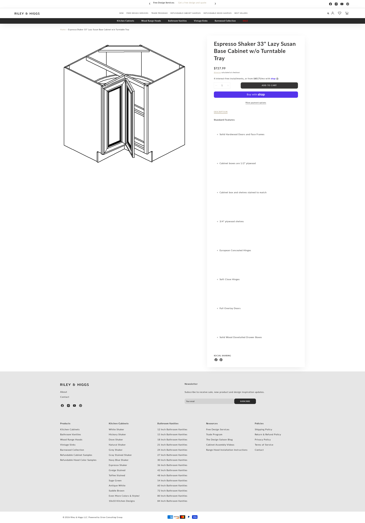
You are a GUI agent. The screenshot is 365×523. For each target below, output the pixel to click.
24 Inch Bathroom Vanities (172, 449)
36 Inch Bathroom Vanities (172, 465)
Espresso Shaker (118, 465)
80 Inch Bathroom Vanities (172, 495)
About (63, 391)
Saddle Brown (116, 490)
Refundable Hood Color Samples (78, 459)
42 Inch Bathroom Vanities (172, 470)
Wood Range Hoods (151, 21)
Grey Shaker (116, 449)
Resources (212, 423)
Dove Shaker (116, 439)
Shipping (217, 72)
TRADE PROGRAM (159, 13)
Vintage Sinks (201, 21)
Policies (259, 423)
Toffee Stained (117, 475)
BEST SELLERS (241, 13)
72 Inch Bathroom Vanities (172, 490)
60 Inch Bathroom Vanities (172, 485)
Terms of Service (264, 444)
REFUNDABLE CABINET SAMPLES (186, 13)
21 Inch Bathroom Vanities (172, 444)
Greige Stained (117, 470)
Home (63, 29)
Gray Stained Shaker (120, 455)
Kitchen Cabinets (125, 21)
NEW (121, 13)
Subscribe (245, 401)
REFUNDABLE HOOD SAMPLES (218, 13)
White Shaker (116, 429)
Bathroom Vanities (177, 21)
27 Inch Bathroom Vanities (172, 455)
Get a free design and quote (192, 2)
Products (65, 423)
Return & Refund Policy (268, 434)
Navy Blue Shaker (118, 459)
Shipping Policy (263, 429)
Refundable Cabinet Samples (76, 455)
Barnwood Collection (225, 21)
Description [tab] (221, 112)
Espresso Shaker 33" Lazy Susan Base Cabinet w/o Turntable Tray (98, 29)
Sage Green (115, 480)
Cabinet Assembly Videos (220, 444)
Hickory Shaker (117, 434)
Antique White (117, 485)
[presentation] (149, 3)
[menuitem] (121, 13)
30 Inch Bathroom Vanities (172, 459)
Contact (64, 396)
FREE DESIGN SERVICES (137, 13)
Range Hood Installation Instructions (227, 449)
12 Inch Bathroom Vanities (172, 429)
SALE (245, 21)
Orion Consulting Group (111, 517)
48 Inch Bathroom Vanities (172, 475)
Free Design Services (217, 429)
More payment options (256, 102)
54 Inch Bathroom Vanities (172, 480)
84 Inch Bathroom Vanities (172, 500)
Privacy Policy (263, 439)
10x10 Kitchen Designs (122, 500)
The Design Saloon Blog (219, 439)
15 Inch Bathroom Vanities (172, 434)
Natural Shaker (117, 444)
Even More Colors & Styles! (124, 495)
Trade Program (214, 434)
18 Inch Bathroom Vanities (172, 439)
